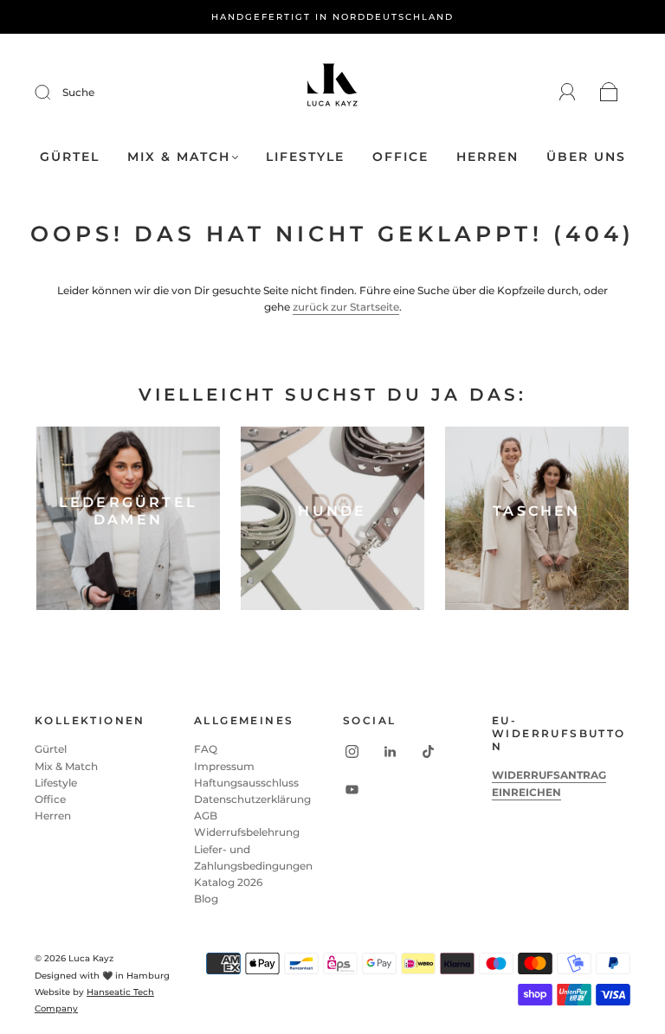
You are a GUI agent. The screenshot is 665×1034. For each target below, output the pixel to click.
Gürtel (70, 157)
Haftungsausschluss (246, 782)
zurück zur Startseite (346, 306)
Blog (206, 898)
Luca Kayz (90, 958)
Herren (487, 157)
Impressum (224, 766)
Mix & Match (178, 157)
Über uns (586, 157)
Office (400, 157)
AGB (205, 815)
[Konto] (567, 92)
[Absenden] (54, 93)
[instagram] (351, 751)
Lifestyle (305, 157)
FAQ (205, 748)
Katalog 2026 (228, 882)
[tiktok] (428, 751)
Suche (78, 92)
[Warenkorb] (609, 93)
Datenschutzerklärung (252, 799)
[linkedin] (390, 751)
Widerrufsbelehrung (247, 831)
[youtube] (351, 789)
